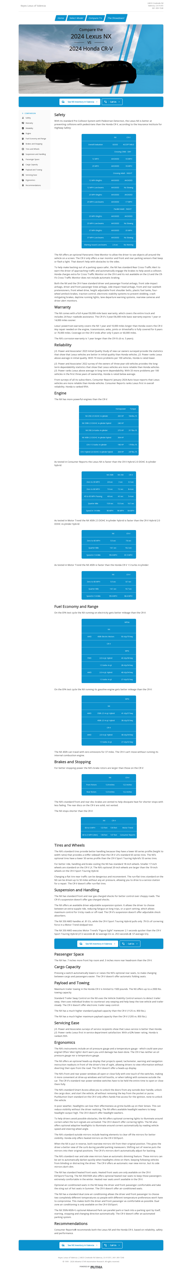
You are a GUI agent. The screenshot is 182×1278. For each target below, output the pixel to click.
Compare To (95, 18)
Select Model (76, 18)
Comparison (30, 113)
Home (60, 18)
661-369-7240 (157, 8)
